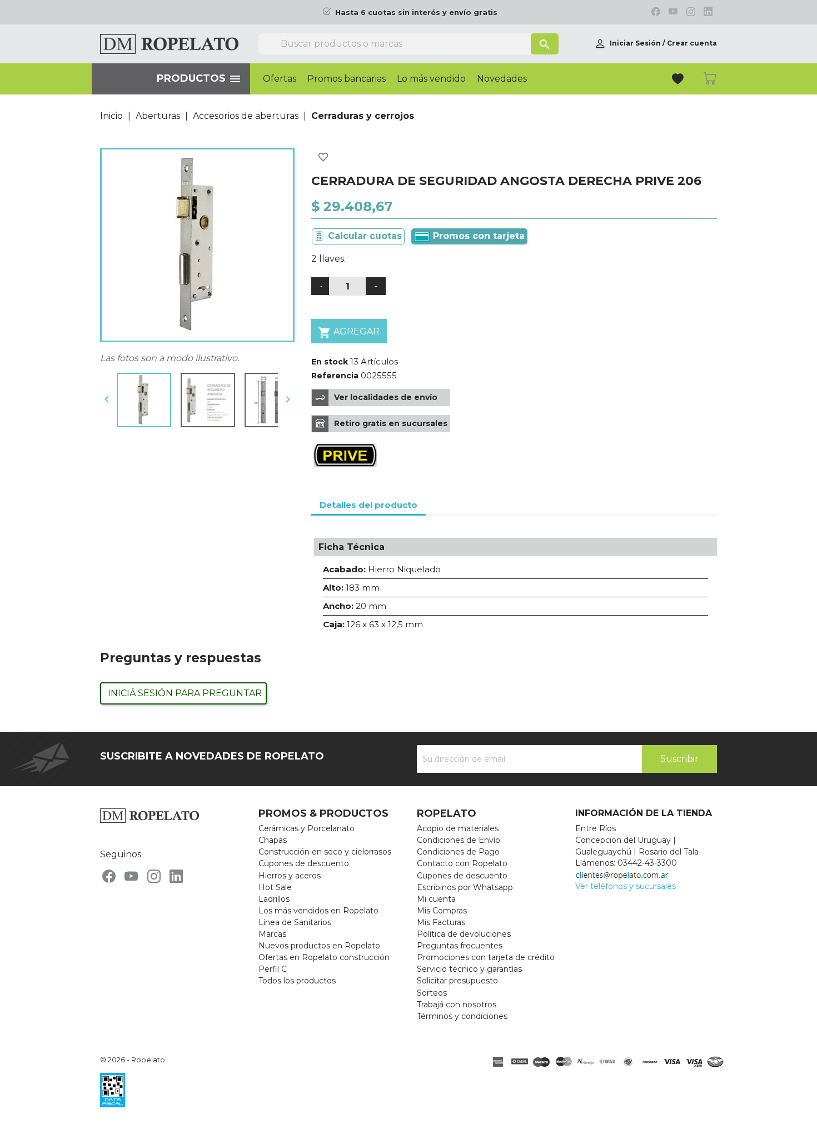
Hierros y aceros (289, 876)
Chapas (272, 840)
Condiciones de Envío (458, 840)
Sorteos (432, 993)
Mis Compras (442, 911)
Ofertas (279, 79)
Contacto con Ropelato (462, 863)
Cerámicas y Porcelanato (306, 828)
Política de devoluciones (464, 934)
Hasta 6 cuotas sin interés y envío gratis (416, 12)
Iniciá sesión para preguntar (185, 693)
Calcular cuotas (365, 236)
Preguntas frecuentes (459, 946)
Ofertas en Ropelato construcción (324, 957)
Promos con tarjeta (477, 236)
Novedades (502, 79)
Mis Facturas (441, 922)
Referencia (334, 375)
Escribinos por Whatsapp (465, 887)
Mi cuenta (436, 899)
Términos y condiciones (462, 1016)
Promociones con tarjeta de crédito (486, 957)
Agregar (349, 332)
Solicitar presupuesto (457, 981)
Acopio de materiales (458, 828)
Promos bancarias (346, 79)
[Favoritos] (679, 80)
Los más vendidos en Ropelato (318, 911)
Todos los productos (297, 981)
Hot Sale (275, 887)
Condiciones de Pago (458, 852)
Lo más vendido (431, 79)
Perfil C (272, 969)
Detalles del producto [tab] (368, 504)
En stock (329, 361)
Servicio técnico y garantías (469, 969)
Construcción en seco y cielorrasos (324, 852)
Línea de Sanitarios (294, 922)
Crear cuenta (692, 43)
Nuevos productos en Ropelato (319, 946)
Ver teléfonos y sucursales (625, 886)
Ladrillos (274, 899)
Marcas (272, 934)
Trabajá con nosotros (456, 1005)
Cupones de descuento (303, 863)
